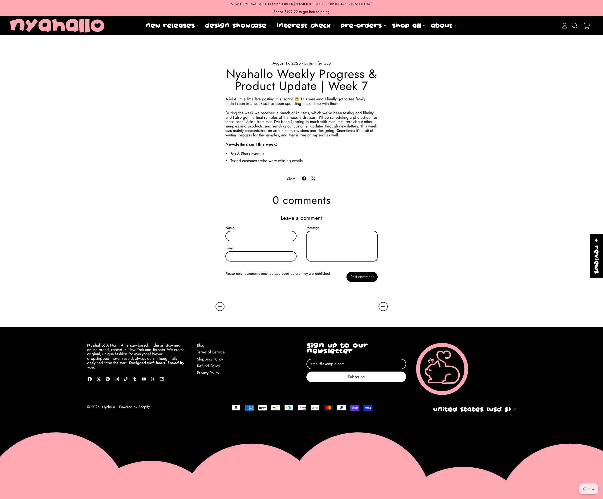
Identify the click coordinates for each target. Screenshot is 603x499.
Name (230, 228)
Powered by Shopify (134, 406)
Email (229, 248)
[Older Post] (220, 306)
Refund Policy (208, 366)
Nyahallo (108, 406)
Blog (200, 345)
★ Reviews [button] (596, 256)
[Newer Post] (383, 306)
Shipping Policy (210, 359)
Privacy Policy (208, 373)
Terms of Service (211, 352)
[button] (574, 25)
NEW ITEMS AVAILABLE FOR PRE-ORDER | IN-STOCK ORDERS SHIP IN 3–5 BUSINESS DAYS (301, 4)
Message (313, 228)
